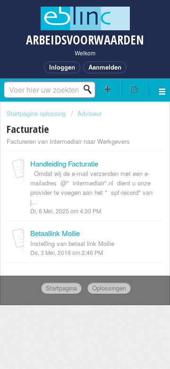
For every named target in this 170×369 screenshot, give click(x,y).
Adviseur (89, 113)
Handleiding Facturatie (64, 163)
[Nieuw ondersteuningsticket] (107, 88)
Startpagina (61, 287)
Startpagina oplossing (37, 113)
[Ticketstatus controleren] (134, 88)
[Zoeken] (90, 89)
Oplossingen (109, 287)
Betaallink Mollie (55, 233)
